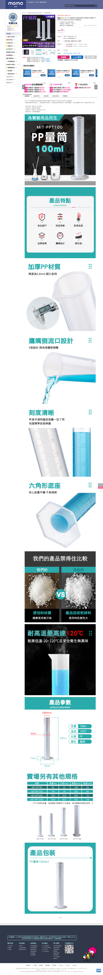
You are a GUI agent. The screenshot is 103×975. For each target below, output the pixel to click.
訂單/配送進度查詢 (57, 945)
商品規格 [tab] (46, 96)
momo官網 (9, 945)
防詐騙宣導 (32, 953)
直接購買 (63, 57)
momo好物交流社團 (46, 947)
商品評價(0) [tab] (36, 96)
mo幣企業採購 (22, 947)
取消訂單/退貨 (56, 947)
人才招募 (9, 949)
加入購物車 (78, 57)
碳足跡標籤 (32, 954)
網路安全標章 (33, 949)
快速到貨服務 (56, 953)
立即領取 (43, 75)
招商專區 (9, 947)
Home (25, 12)
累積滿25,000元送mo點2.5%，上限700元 (36, 60)
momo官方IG (45, 949)
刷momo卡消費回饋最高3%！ (70, 38)
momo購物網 (30, 2)
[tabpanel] (60, 508)
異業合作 (21, 945)
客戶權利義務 (33, 947)
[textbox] (79, 6)
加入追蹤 (91, 57)
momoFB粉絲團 (45, 945)
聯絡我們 (55, 958)
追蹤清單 (55, 951)
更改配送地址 (56, 949)
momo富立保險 (45, 951)
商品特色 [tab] (27, 96)
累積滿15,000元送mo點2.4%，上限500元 (36, 58)
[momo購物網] (86, 951)
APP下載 (36, 2)
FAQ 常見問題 (56, 956)
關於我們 (28, 965)
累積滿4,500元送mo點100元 (33, 57)
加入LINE (68, 965)
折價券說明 (55, 954)
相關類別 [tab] (65, 96)
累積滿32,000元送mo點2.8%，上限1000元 (36, 61)
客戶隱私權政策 (33, 945)
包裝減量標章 (33, 951)
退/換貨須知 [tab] (55, 96)
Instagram (74, 965)
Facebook (61, 965)
